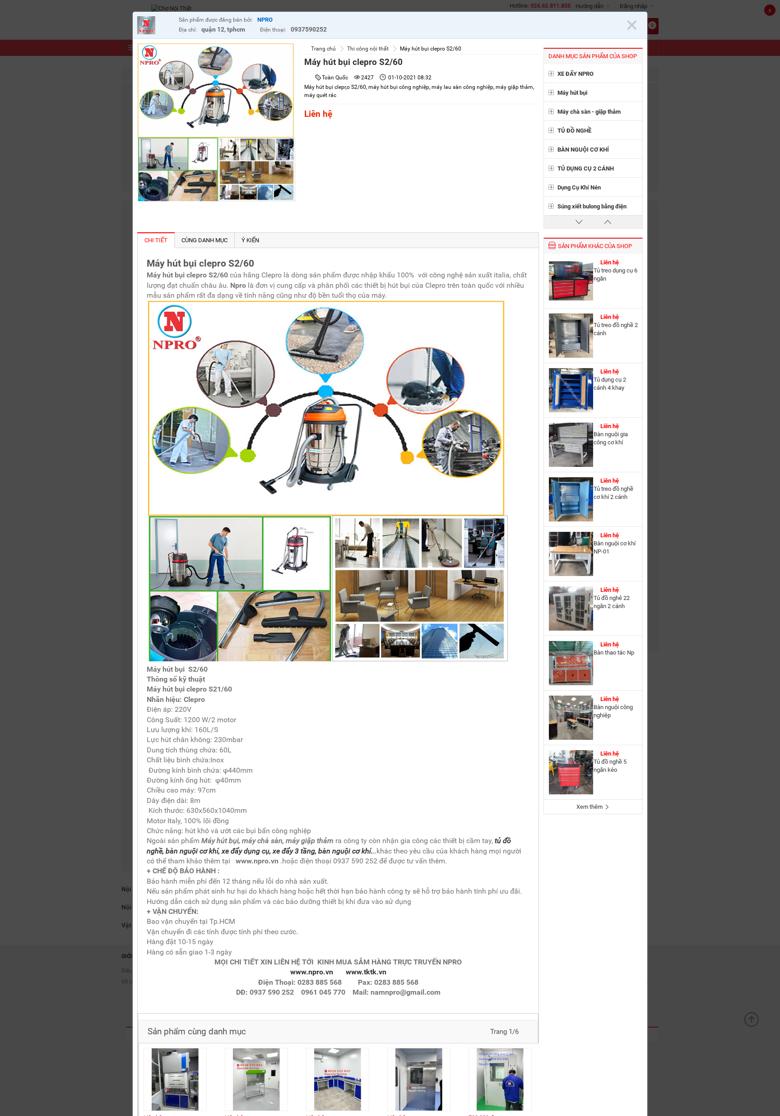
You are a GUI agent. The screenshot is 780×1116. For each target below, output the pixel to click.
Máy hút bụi (572, 92)
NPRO (265, 19)
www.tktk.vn (366, 972)
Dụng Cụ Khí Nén (579, 187)
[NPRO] (155, 26)
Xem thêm (590, 806)
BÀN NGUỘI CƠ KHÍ (583, 149)
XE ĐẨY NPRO (575, 73)
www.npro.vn (311, 972)
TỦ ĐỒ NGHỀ (574, 130)
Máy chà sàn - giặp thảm (589, 111)
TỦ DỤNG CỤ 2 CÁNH (585, 168)
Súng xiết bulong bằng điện (592, 206)
